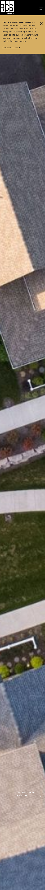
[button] (41, 8)
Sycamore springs (25, 794)
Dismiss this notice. (11, 47)
